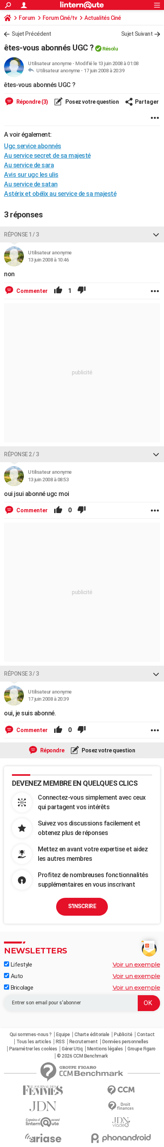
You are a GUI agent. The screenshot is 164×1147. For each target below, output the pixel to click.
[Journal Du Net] (43, 1106)
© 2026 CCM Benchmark (82, 1056)
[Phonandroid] (121, 1138)
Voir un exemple (136, 964)
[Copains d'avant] (43, 1122)
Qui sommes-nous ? (31, 1034)
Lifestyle (20, 964)
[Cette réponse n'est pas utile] (81, 291)
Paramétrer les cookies (33, 1049)
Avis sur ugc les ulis (31, 174)
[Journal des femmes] (43, 1090)
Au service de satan (31, 184)
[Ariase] (43, 1137)
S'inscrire (82, 906)
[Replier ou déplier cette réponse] (156, 234)
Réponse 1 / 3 (21, 234)
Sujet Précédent (31, 34)
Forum (27, 18)
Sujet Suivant (137, 34)
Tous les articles (33, 1041)
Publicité (123, 1034)
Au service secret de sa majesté (47, 155)
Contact (146, 1034)
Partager (147, 102)
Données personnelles (125, 1041)
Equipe (63, 1034)
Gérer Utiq (72, 1049)
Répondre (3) (31, 102)
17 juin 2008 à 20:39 (104, 71)
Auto (16, 976)
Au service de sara (29, 165)
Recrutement (83, 1041)
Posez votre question (91, 102)
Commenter (31, 291)
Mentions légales (105, 1049)
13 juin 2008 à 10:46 (48, 260)
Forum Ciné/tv (60, 18)
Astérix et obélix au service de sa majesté (60, 194)
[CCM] (121, 1090)
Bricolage (21, 987)
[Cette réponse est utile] (58, 291)
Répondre (51, 750)
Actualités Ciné (102, 18)
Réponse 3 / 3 (21, 673)
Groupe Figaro (141, 1049)
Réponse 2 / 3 (21, 454)
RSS (60, 1041)
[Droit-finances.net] (121, 1106)
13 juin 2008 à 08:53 (48, 479)
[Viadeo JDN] (121, 1122)
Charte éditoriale (91, 1034)
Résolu (110, 49)
